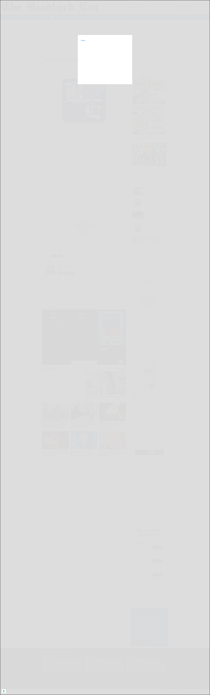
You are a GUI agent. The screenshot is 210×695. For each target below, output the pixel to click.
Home (83, 40)
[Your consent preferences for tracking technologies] (4, 691)
